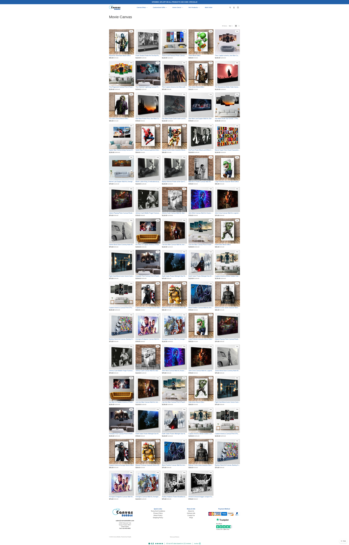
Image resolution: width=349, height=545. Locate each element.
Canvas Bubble (117, 537)
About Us (191, 511)
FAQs (191, 517)
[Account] (234, 7)
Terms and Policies (174, 537)
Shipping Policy (158, 517)
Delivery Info (191, 513)
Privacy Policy (158, 513)
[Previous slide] (217, 42)
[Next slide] (237, 42)
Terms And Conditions (158, 511)
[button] (231, 26)
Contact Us (191, 515)
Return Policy (158, 515)
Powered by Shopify (126, 537)
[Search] (230, 7)
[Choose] (131, 51)
